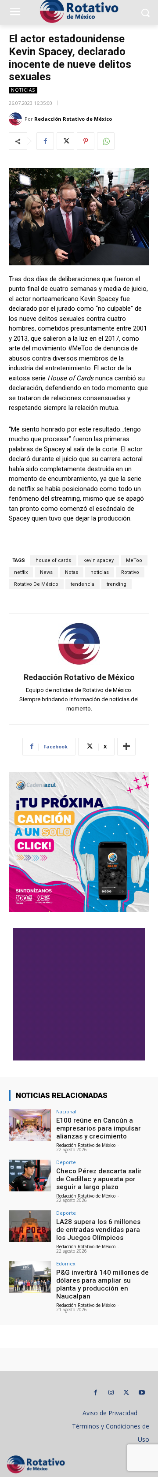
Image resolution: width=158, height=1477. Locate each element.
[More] (126, 746)
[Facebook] (45, 141)
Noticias (23, 90)
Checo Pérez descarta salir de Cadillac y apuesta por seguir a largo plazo (99, 1179)
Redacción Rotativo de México (73, 118)
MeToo (134, 560)
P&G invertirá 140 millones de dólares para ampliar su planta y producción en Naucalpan (102, 1284)
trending (116, 584)
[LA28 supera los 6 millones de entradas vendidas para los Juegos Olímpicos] (30, 1226)
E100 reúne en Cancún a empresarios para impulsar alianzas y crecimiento (98, 1128)
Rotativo (130, 572)
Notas (71, 572)
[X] (65, 141)
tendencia (82, 584)
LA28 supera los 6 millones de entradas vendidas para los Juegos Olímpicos (98, 1230)
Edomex (65, 1263)
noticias (99, 572)
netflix (21, 572)
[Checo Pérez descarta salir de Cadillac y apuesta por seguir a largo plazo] (30, 1175)
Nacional (66, 1111)
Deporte (66, 1162)
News (46, 572)
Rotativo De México (36, 584)
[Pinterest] (85, 141)
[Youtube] (141, 1392)
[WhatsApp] (106, 141)
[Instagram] (110, 1392)
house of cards (53, 560)
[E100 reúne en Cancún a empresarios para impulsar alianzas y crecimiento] (30, 1125)
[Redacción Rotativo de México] (17, 119)
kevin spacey (98, 560)
